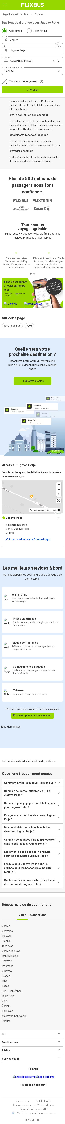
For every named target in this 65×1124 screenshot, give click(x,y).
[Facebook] (31, 1092)
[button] (32, 40)
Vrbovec (7, 971)
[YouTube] (33, 1092)
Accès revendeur (24, 1101)
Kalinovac (7, 1011)
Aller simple (16, 30)
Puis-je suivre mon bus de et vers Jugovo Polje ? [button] (30, 817)
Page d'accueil (10, 14)
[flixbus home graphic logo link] (32, 5)
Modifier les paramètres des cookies (36, 1113)
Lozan (5, 986)
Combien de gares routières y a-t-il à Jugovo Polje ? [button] (27, 793)
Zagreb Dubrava (11, 951)
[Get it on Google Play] (24, 1077)
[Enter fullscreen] (58, 500)
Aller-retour (40, 30)
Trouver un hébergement (23, 81)
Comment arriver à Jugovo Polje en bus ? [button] (30, 782)
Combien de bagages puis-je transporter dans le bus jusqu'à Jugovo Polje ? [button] (29, 841)
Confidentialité (42, 1101)
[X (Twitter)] (35, 1092)
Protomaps (35, 510)
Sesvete (7, 961)
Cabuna (6, 1021)
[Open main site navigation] (5, 5)
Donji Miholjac (10, 956)
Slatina (6, 941)
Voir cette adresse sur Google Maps (28, 539)
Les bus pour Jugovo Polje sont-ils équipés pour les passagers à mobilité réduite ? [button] (28, 868)
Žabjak (6, 1006)
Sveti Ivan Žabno (12, 991)
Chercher (32, 89)
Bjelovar (6, 936)
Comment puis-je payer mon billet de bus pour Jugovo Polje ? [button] (29, 805)
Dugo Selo (8, 996)
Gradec (6, 976)
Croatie (38, 14)
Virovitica (7, 931)
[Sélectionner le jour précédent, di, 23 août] (54, 61)
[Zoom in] (58, 484)
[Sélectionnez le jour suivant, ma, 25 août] (59, 61)
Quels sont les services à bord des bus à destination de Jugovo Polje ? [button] (29, 882)
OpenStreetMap (49, 510)
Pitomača (7, 966)
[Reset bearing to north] (58, 494)
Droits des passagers (23, 1105)
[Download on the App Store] (45, 1077)
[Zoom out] (58, 489)
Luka (5, 981)
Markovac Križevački (14, 1016)
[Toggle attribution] (59, 510)
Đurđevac (7, 946)
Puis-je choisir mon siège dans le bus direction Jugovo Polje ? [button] (27, 829)
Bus (26, 14)
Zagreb (6, 926)
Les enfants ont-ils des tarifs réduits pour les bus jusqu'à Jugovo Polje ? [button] (27, 853)
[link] (32, 396)
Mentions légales (46, 1105)
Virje (4, 1001)
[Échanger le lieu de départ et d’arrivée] (58, 45)
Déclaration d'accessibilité (33, 1109)
